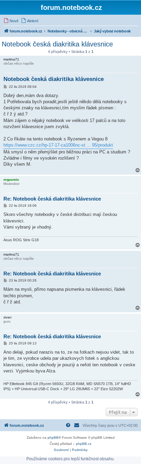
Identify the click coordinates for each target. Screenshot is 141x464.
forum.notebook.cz (71, 7)
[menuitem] (10, 21)
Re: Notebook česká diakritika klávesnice (52, 199)
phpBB (53, 437)
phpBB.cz (83, 444)
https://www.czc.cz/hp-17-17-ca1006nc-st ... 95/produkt (58, 145)
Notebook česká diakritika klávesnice (57, 44)
